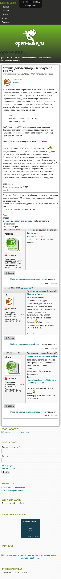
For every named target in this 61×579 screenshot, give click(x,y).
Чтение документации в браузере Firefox (27, 69)
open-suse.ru (12, 53)
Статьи (5, 15)
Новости (5, 11)
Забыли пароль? (8, 468)
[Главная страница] (29, 46)
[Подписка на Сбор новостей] (15, 432)
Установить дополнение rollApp (42, 356)
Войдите (7, 221)
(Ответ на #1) (27, 288)
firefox (6, 218)
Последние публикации (14, 488)
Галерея (5, 22)
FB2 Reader (42, 141)
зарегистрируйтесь (23, 221)
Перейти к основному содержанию (30, 4)
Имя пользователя (10, 447)
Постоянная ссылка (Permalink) (42, 230)
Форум (4, 18)
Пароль (5, 456)
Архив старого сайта (13, 491)
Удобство (31, 233)
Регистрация (7, 465)
